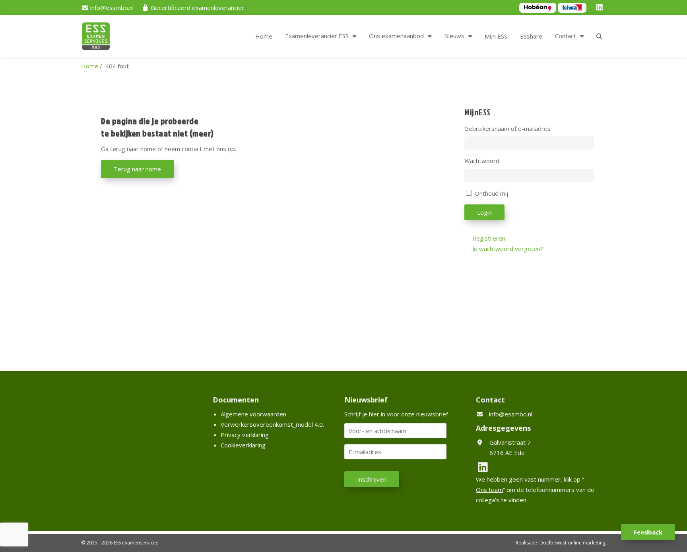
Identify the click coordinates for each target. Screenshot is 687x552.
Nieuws (454, 36)
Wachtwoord (481, 161)
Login (484, 212)
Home (263, 36)
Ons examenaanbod (396, 36)
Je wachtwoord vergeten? (507, 249)
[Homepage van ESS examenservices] (99, 37)
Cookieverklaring (243, 445)
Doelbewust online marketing (572, 542)
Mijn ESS (496, 36)
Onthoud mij (491, 193)
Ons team (489, 490)
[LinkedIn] (600, 8)
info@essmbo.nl (510, 414)
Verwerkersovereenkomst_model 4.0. (272, 424)
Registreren (488, 238)
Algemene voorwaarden (253, 414)
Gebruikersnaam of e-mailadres (507, 128)
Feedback (648, 532)
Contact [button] (565, 36)
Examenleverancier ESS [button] (317, 36)
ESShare (531, 36)
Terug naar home (137, 169)
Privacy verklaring (245, 435)
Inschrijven (371, 479)
